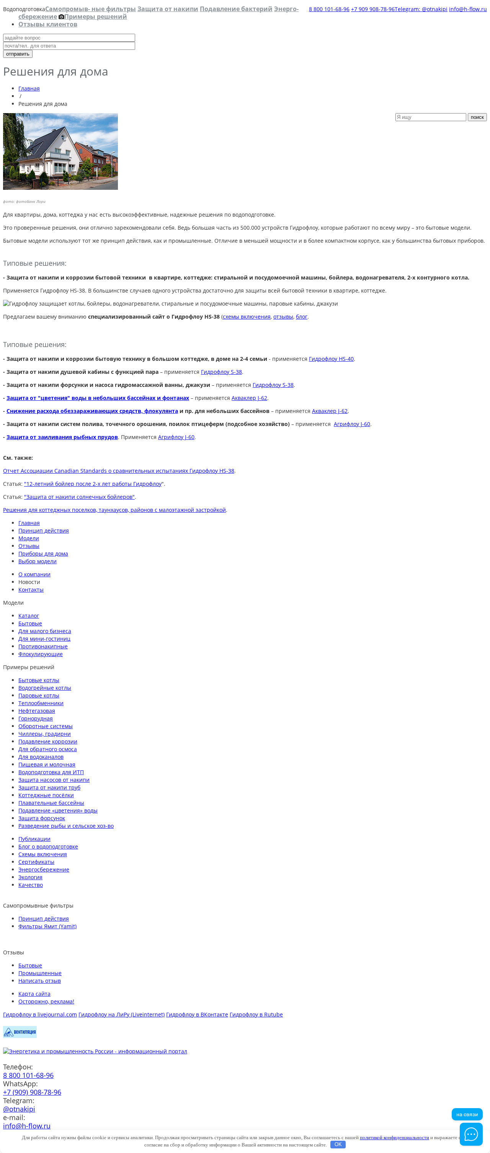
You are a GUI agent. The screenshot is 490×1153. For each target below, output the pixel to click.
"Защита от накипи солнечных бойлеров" (79, 496)
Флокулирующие (40, 654)
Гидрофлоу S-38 (221, 371)
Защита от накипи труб (49, 787)
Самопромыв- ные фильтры (90, 9)
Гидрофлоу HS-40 (331, 358)
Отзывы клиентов (47, 24)
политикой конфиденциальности (394, 1137)
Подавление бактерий (236, 9)
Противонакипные (43, 646)
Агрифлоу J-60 (352, 424)
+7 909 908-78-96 (373, 9)
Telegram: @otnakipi (421, 9)
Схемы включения (42, 854)
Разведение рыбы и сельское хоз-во (66, 825)
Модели (28, 538)
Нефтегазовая (36, 710)
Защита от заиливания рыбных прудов (62, 437)
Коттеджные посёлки (46, 795)
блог (301, 316)
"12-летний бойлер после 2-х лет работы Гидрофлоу (93, 483)
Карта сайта (34, 993)
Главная (29, 88)
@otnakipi (19, 1109)
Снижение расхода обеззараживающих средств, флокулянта (92, 410)
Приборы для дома (43, 553)
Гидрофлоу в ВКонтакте (197, 1014)
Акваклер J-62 (249, 397)
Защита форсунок (41, 818)
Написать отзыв (39, 980)
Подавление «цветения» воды (58, 810)
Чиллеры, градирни (44, 733)
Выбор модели (37, 561)
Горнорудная (35, 718)
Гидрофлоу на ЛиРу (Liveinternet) (121, 1014)
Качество (30, 884)
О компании (34, 574)
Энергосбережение (43, 869)
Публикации (34, 838)
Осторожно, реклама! (46, 1001)
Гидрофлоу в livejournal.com (40, 1014)
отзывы (283, 316)
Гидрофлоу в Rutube (256, 1014)
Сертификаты (36, 861)
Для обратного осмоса (47, 749)
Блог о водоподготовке (48, 846)
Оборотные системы (45, 726)
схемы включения (247, 316)
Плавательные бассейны (51, 802)
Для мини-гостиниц (44, 638)
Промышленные (40, 973)
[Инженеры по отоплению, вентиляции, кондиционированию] (20, 1036)
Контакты (31, 589)
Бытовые (30, 623)
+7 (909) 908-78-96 (32, 1092)
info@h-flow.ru (468, 9)
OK (338, 1144)
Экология (30, 877)
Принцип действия (43, 530)
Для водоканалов (41, 756)
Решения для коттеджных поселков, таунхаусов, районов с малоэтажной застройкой (114, 509)
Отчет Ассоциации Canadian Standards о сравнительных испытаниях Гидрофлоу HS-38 (118, 470)
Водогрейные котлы (44, 687)
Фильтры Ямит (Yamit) (47, 926)
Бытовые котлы (38, 680)
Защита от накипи (167, 9)
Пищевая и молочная (46, 764)
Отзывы (28, 545)
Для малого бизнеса (44, 631)
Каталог (28, 615)
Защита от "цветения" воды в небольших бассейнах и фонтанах (98, 397)
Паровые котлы (38, 695)
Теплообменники (41, 703)
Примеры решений (95, 16)
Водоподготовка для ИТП (51, 772)
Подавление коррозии (47, 741)
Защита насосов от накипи (54, 779)
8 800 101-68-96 (329, 9)
